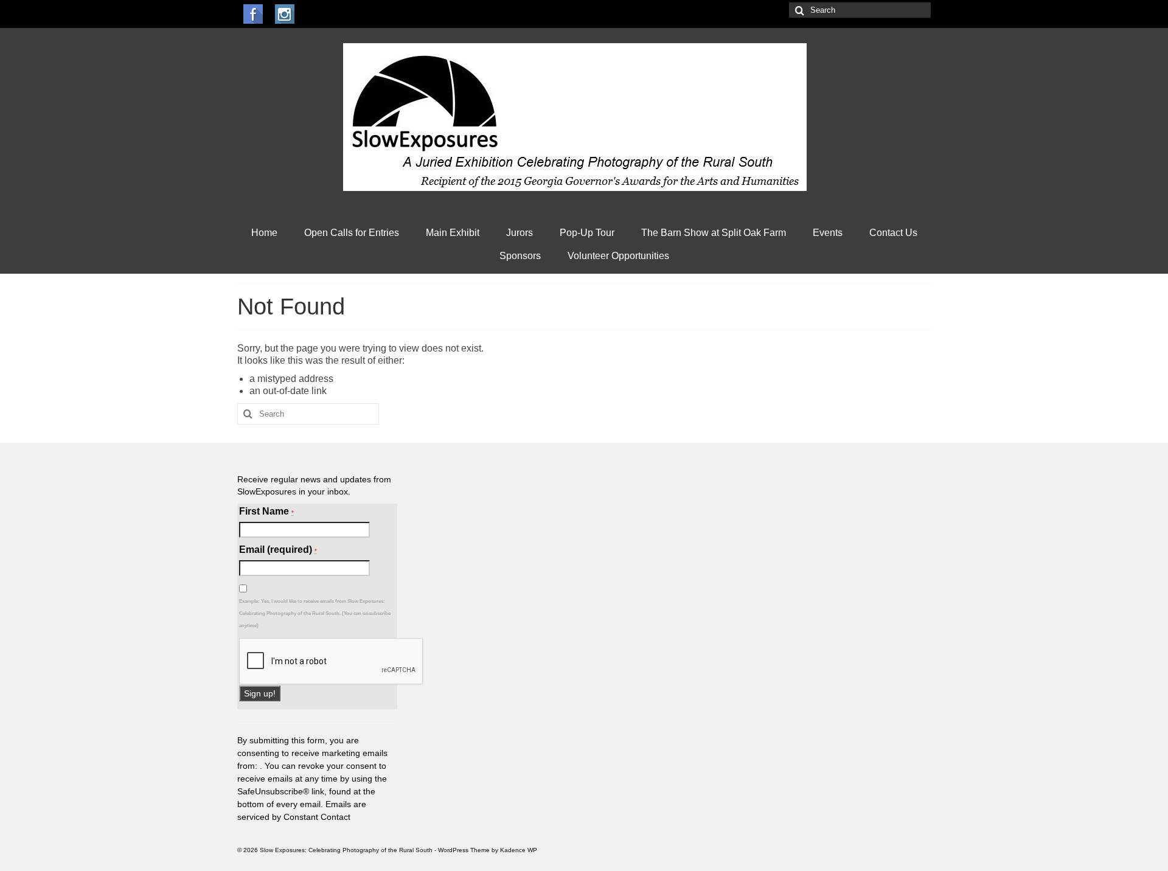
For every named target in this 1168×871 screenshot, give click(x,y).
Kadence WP (518, 850)
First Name (266, 511)
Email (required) (278, 549)
